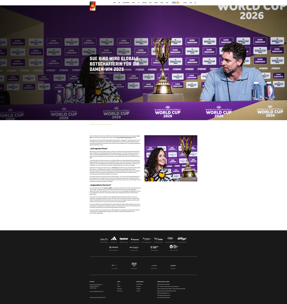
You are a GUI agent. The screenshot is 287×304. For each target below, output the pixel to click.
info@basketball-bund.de (98, 291)
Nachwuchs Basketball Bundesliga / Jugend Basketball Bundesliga (171, 288)
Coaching (144, 2)
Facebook (138, 286)
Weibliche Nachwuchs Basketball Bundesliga (166, 290)
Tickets (185, 2)
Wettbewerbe (126, 2)
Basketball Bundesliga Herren (163, 293)
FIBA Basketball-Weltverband (163, 284)
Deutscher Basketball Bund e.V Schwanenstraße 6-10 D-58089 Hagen (96, 286)
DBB (119, 2)
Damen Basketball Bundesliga (163, 297)
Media (161, 2)
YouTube (138, 290)
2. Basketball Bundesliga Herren (164, 295)
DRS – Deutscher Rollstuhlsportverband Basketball (168, 286)
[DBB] (93, 6)
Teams (133, 2)
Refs (150, 2)
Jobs (118, 284)
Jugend (156, 2)
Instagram (138, 288)
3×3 (138, 2)
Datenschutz (120, 290)
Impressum (119, 288)
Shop (191, 2)
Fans (167, 2)
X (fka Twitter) (139, 284)
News (114, 2)
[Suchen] (195, 2)
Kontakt (118, 286)
